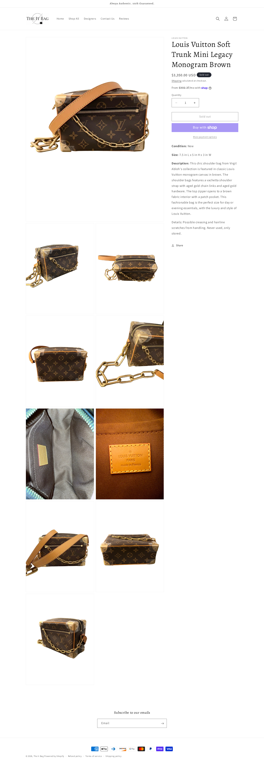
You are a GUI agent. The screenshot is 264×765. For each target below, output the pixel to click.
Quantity (176, 95)
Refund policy (75, 756)
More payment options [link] (205, 136)
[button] (218, 19)
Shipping (176, 80)
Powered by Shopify (54, 756)
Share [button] (179, 245)
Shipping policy (114, 756)
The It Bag (39, 756)
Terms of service (93, 756)
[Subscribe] (162, 723)
